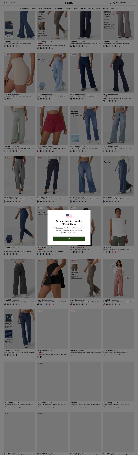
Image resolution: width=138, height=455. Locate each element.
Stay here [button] (59, 228)
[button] (69, 215)
